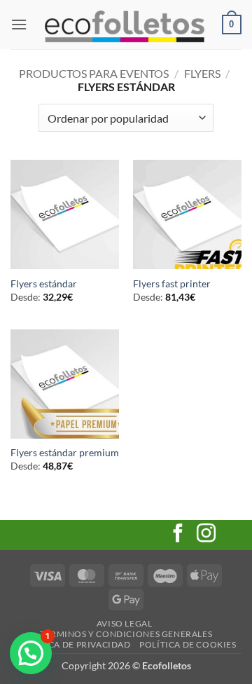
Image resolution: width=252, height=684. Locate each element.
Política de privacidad (74, 644)
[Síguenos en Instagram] (206, 534)
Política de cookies (188, 644)
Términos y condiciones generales (126, 634)
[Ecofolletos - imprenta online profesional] (124, 24)
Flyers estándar (43, 283)
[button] (18, 24)
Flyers (202, 73)
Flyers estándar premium (64, 452)
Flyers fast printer (172, 283)
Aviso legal (125, 623)
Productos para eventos (94, 73)
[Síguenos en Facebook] (178, 534)
